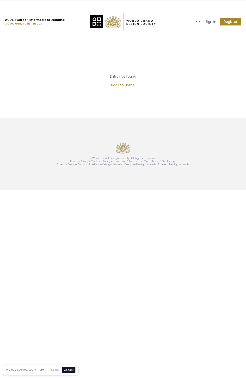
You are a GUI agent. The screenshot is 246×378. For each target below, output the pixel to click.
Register (230, 21)
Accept (69, 370)
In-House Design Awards (106, 164)
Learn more (36, 370)
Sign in (210, 21)
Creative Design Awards (140, 164)
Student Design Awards (174, 164)
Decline (54, 370)
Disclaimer (168, 161)
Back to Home (123, 85)
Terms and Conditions (144, 161)
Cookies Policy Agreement (108, 161)
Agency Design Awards (72, 164)
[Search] (198, 21)
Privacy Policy (79, 161)
